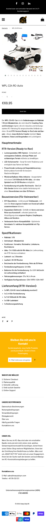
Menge (4, 92)
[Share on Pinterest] (12, 321)
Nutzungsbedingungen (10, 410)
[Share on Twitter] (7, 321)
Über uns (5, 419)
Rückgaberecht (7, 416)
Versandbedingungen (10, 413)
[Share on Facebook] (3, 321)
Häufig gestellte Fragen (11, 422)
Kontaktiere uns (8, 425)
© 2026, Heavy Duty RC (22, 504)
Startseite (5, 28)
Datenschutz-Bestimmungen (13, 407)
